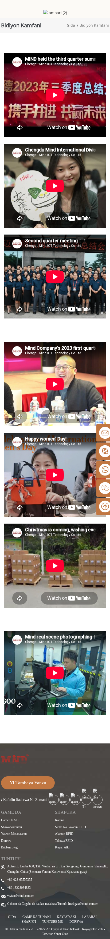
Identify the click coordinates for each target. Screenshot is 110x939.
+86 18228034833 (19, 888)
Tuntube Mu (52, 922)
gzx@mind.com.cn (86, 904)
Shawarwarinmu (11, 827)
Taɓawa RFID (64, 841)
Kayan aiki (62, 847)
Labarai (89, 917)
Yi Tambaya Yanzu (28, 782)
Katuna (59, 820)
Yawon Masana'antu (14, 834)
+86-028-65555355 (19, 880)
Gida (71, 25)
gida (12, 917)
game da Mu (9, 820)
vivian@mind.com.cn (20, 896)
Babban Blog (9, 847)
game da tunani (36, 917)
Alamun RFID (64, 834)
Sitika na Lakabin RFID (70, 827)
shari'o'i (29, 922)
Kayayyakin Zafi (92, 929)
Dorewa (6, 841)
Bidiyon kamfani (94, 25)
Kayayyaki (66, 917)
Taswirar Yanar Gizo (55, 934)
